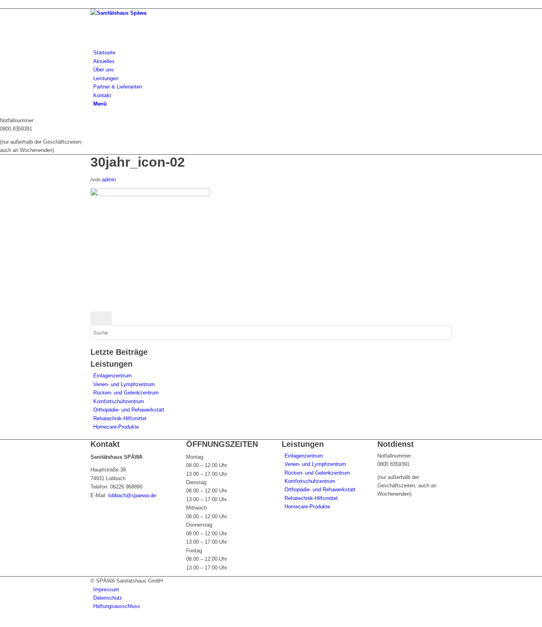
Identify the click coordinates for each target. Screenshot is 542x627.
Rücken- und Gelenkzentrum (126, 393)
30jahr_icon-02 (137, 161)
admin (109, 180)
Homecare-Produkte (116, 427)
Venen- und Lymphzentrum (124, 384)
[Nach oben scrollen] (2, 623)
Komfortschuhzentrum (118, 401)
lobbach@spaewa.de (132, 495)
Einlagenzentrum (112, 376)
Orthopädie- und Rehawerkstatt (128, 410)
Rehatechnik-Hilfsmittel (119, 418)
